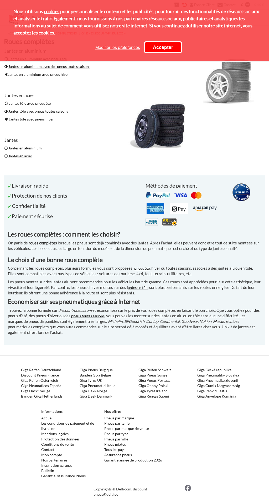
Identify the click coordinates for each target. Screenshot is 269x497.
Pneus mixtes (115, 444)
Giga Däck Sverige (35, 391)
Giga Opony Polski (153, 385)
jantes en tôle (137, 287)
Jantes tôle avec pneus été (29, 103)
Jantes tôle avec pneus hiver (31, 119)
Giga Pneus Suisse (152, 375)
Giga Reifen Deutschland (41, 370)
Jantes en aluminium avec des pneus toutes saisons (49, 66)
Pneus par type (116, 433)
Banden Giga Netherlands (42, 396)
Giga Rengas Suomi (153, 396)
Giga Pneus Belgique (96, 370)
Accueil (47, 418)
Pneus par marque (119, 418)
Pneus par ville (116, 439)
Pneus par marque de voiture (127, 428)
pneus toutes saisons (88, 316)
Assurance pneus (118, 455)
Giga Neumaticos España (41, 385)
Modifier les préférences (117, 47)
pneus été (142, 268)
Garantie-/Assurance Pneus (63, 476)
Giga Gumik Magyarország (218, 385)
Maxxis (219, 321)
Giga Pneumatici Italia (97, 385)
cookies (51, 11)
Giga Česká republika (214, 370)
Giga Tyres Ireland (153, 391)
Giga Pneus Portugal (155, 380)
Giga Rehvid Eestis (212, 391)
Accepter (163, 47)
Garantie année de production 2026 (133, 460)
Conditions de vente (57, 444)
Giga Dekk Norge (93, 391)
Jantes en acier (20, 156)
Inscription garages (56, 465)
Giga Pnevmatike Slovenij (217, 380)
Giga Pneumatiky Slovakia (218, 375)
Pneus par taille (117, 423)
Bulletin (47, 470)
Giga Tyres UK (91, 380)
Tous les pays (114, 449)
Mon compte (51, 455)
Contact (47, 449)
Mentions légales (55, 433)
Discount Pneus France (40, 375)
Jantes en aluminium (25, 148)
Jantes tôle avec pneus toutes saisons (38, 111)
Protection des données (60, 439)
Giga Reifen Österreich (39, 380)
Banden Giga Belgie (95, 375)
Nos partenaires (54, 460)
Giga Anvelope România (216, 396)
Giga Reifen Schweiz (154, 370)
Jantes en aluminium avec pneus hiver (38, 74)
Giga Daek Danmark (96, 396)
